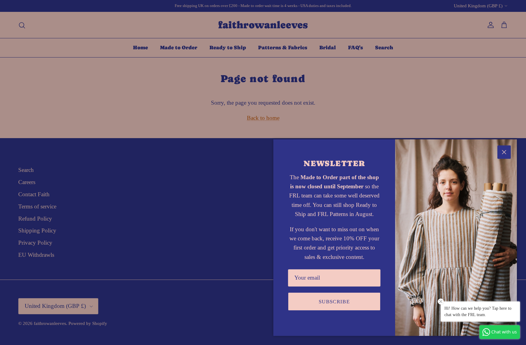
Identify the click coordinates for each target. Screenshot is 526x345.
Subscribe (334, 302)
